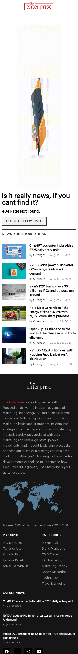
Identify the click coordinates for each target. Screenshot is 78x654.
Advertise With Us (15, 566)
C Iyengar (39, 255)
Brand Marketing (53, 548)
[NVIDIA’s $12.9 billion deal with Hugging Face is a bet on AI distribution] (14, 356)
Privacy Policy (12, 542)
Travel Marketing (54, 583)
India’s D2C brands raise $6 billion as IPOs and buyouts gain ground (52, 290)
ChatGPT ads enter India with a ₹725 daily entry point (38, 601)
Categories (51, 535)
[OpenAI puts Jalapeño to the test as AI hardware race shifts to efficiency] (14, 335)
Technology (50, 577)
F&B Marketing (52, 560)
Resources (11, 535)
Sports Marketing (54, 571)
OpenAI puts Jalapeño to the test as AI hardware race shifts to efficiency (52, 333)
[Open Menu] (3, 6)
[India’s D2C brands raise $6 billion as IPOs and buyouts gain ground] (14, 292)
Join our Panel (13, 560)
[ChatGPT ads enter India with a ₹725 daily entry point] (14, 251)
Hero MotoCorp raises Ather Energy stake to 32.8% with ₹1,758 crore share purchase (49, 312)
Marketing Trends (54, 566)
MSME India (50, 542)
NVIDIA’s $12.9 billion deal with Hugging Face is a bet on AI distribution (51, 354)
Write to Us (11, 554)
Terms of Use (12, 548)
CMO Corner (51, 554)
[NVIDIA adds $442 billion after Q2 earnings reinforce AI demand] (14, 271)
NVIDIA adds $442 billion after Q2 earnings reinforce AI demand (51, 269)
